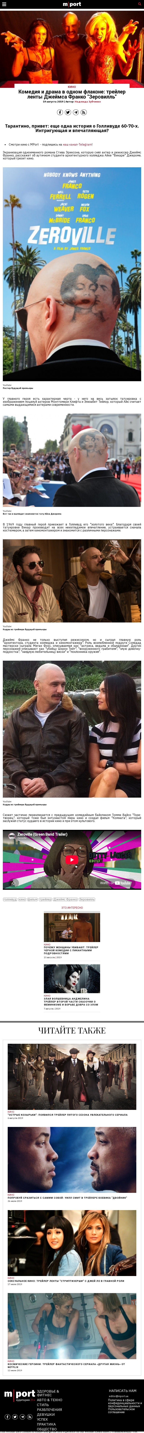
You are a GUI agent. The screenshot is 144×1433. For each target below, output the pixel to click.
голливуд (10, 899)
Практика (46, 1424)
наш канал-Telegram (77, 144)
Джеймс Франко (65, 899)
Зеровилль (87, 899)
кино (22, 899)
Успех (42, 1419)
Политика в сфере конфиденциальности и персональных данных (125, 1403)
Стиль (43, 1404)
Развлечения (49, 1409)
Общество (47, 1429)
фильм (32, 899)
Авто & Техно (49, 1399)
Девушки (46, 1414)
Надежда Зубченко (88, 101)
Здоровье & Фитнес (48, 1393)
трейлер (45, 899)
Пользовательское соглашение (121, 1410)
